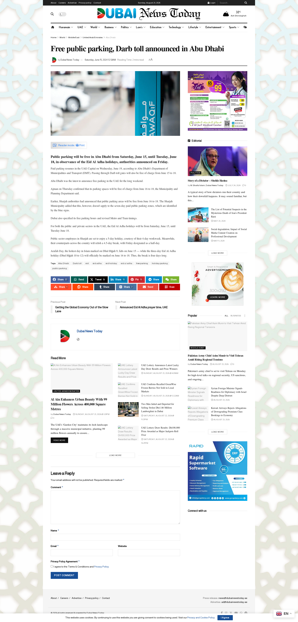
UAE (80, 27)
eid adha (97, 263)
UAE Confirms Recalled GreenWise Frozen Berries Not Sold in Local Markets (158, 387)
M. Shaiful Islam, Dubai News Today (206, 185)
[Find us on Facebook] (222, 613)
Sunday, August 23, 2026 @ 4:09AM (160, 373)
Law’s (139, 27)
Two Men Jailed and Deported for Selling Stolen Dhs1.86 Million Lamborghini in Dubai (157, 407)
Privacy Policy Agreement (65, 561)
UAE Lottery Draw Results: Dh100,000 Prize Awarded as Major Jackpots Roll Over (160, 431)
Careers (62, 3)
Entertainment (213, 27)
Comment (57, 487)
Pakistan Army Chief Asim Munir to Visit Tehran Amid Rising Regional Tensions (215, 357)
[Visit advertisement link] (217, 101)
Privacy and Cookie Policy (201, 617)
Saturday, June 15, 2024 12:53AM (100, 60)
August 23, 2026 (220, 364)
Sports (232, 27)
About (53, 3)
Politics (125, 27)
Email (55, 546)
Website (122, 546)
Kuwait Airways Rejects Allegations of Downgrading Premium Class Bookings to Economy (228, 411)
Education (155, 27)
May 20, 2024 (219, 221)
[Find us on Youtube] (236, 613)
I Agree (225, 617)
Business (109, 27)
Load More (115, 455)
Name (55, 530)
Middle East (74, 37)
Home (53, 37)
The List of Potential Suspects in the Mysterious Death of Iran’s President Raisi (229, 213)
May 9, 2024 (218, 241)
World (93, 27)
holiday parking (160, 263)
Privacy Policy (101, 566)
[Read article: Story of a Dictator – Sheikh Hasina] (217, 161)
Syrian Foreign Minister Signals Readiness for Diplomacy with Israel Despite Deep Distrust (228, 392)
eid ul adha (126, 263)
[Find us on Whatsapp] (241, 613)
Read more (60, 440)
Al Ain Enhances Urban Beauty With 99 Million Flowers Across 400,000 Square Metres (79, 404)
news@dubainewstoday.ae (232, 598)
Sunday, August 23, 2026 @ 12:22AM (161, 396)
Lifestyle (193, 27)
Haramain (64, 27)
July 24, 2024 (233, 185)
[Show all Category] (244, 316)
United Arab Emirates (93, 37)
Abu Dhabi (111, 37)
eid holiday (111, 263)
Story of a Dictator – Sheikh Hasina (207, 180)
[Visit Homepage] (149, 14)
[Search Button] (245, 3)
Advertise (72, 3)
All (226, 315)
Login (212, 3)
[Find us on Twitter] (231, 613)
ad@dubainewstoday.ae (234, 602)
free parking (142, 263)
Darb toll (77, 263)
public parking (59, 268)
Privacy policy (85, 3)
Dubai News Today (70, 60)
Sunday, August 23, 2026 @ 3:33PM (92, 414)
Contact (97, 3)
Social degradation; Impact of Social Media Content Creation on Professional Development (229, 232)
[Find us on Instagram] (226, 613)
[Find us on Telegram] (246, 613)
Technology (175, 27)
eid (87, 263)
